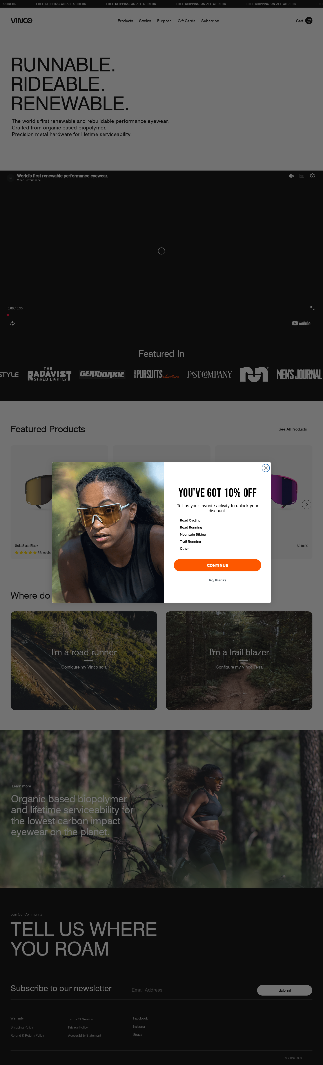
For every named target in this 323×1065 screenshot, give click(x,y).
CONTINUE (217, 565)
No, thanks (217, 580)
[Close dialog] (266, 468)
